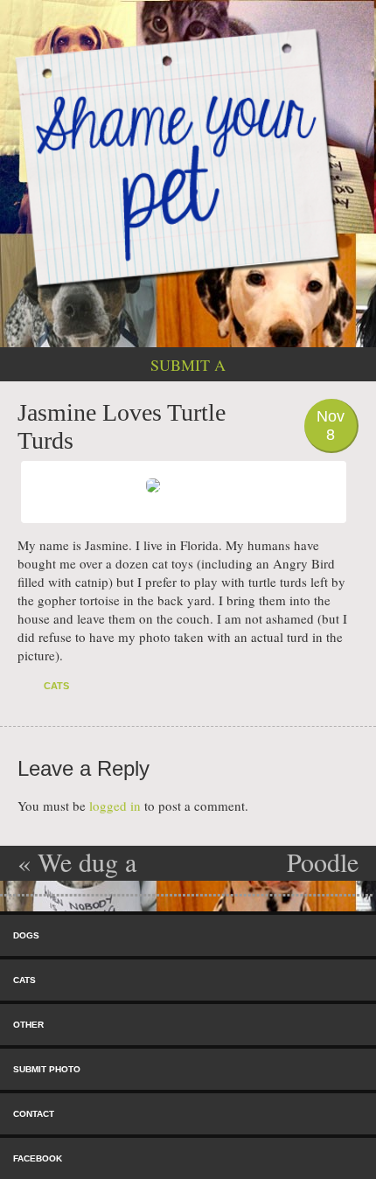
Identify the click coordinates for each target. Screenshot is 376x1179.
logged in (115, 805)
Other (28, 1024)
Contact (33, 1114)
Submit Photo (46, 1069)
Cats (56, 685)
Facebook (37, 1158)
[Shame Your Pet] (188, 156)
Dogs (26, 935)
